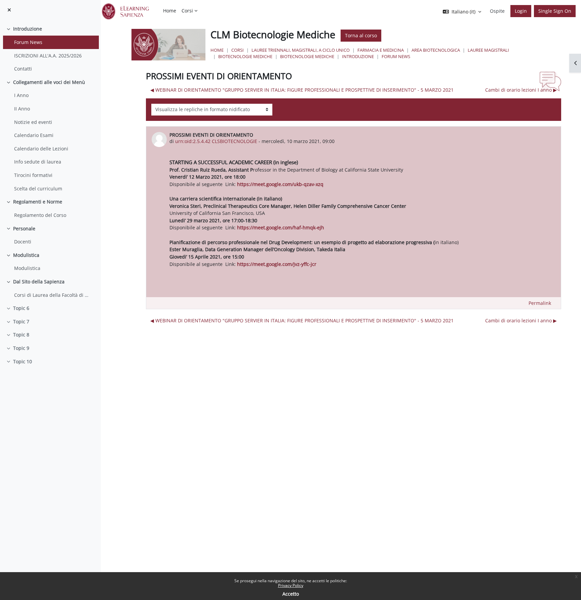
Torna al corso (361, 35)
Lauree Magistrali (488, 50)
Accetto (290, 594)
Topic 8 (21, 334)
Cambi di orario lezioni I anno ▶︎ (521, 90)
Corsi (237, 50)
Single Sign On (554, 11)
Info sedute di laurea (37, 161)
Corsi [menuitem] (187, 10)
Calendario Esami (33, 135)
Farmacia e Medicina (380, 50)
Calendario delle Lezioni (41, 148)
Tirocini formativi (33, 175)
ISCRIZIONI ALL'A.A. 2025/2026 (48, 55)
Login (521, 11)
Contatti (23, 68)
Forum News (28, 42)
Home (217, 50)
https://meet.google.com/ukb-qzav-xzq (280, 184)
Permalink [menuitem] (540, 303)
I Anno (21, 95)
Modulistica (26, 255)
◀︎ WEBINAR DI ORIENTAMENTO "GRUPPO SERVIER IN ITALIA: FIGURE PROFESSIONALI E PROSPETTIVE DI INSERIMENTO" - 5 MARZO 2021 (302, 90)
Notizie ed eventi (33, 122)
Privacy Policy (290, 585)
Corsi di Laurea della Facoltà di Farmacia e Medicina (51, 295)
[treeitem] (50, 48)
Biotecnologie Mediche (245, 56)
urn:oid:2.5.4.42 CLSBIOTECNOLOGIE (216, 141)
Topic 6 (21, 308)
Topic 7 (21, 321)
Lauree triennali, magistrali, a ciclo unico (300, 50)
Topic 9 (21, 348)
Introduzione (27, 29)
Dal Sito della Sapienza (39, 281)
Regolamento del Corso (40, 215)
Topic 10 (22, 361)
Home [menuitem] (169, 10)
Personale (24, 228)
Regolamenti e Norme (37, 201)
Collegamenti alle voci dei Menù (49, 82)
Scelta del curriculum (38, 188)
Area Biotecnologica (436, 50)
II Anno (22, 108)
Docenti (22, 241)
